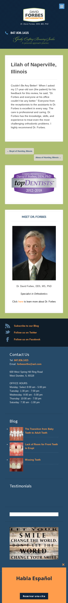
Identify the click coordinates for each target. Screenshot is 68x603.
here (21, 301)
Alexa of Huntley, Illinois (48, 157)
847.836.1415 (21, 360)
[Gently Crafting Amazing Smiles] (34, 17)
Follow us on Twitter (25, 332)
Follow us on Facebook (27, 339)
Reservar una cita (34, 596)
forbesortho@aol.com (29, 364)
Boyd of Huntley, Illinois (19, 151)
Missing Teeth (33, 459)
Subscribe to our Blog (26, 326)
